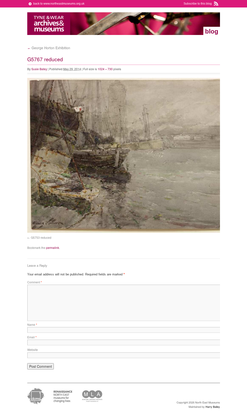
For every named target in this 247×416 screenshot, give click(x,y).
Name (32, 324)
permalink (52, 248)
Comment (34, 282)
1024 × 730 (105, 69)
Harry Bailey (213, 407)
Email (32, 337)
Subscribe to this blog (198, 3)
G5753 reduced (41, 237)
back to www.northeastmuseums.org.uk (58, 3)
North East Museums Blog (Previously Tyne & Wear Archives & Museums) (48, 23)
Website (32, 350)
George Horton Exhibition (48, 47)
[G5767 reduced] (135, 231)
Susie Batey (39, 69)
